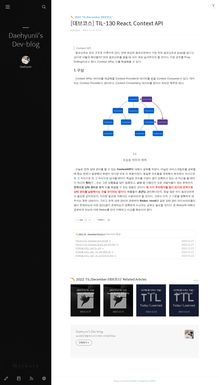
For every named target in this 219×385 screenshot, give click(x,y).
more (196, 280)
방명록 (19, 378)
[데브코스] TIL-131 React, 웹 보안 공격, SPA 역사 (95, 244)
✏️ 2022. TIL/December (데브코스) (92, 17)
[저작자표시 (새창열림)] (108, 220)
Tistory (153, 381)
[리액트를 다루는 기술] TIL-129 (88, 248)
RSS (32, 378)
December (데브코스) (96, 234)
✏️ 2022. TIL (81, 234)
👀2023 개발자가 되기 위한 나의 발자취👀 (96, 336)
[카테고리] (8, 7)
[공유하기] (86, 220)
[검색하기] (44, 7)
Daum (134, 381)
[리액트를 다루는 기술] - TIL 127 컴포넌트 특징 (94, 256)
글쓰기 (7, 378)
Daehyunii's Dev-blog (25, 40)
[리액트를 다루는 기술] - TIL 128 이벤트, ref (93, 252)
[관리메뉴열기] (213, 5)
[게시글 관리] (90, 220)
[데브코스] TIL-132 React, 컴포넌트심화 (92, 241)
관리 (45, 378)
